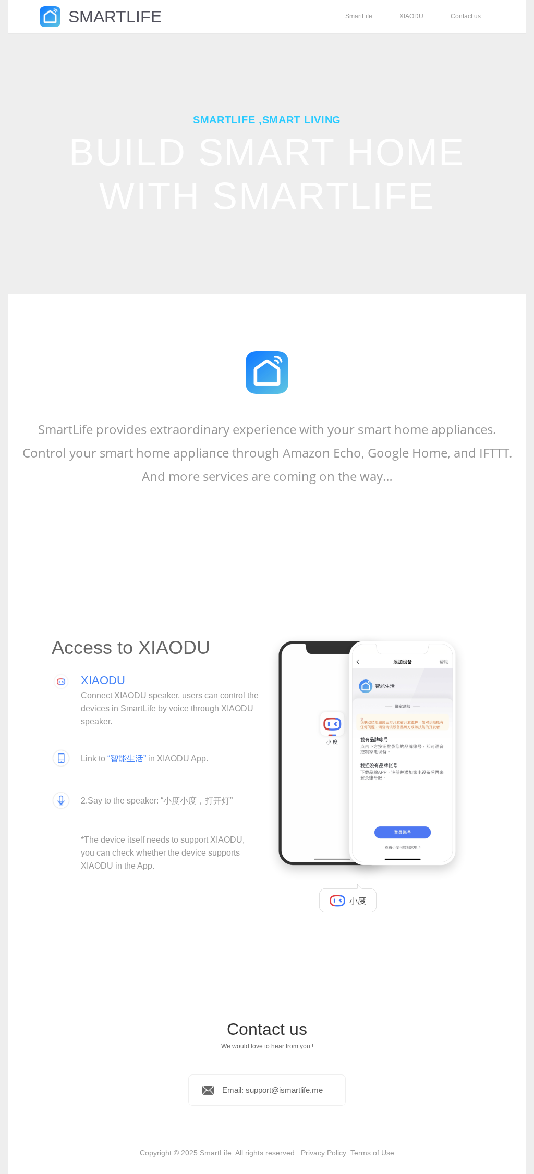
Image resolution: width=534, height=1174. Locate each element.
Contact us (466, 16)
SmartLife (358, 16)
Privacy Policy (323, 1152)
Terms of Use (372, 1152)
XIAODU (411, 16)
